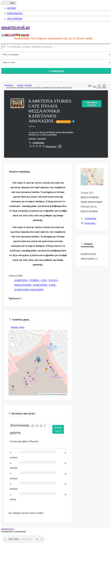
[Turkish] (27, 35)
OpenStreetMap (52, 394)
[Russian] (24, 35)
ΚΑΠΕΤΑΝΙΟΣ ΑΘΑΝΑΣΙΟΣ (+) (89, 256)
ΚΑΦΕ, (53, 285)
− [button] (12, 338)
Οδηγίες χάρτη (17, 327)
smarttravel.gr (15, 27)
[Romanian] (20, 35)
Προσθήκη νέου (58, 429)
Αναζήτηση (57, 71)
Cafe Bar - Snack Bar (24, 85)
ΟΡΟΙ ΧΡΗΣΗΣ (14, 18)
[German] (17, 35)
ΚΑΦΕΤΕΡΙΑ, (21, 280)
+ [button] (12, 333)
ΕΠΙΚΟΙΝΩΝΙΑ (15, 13)
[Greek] (3, 35)
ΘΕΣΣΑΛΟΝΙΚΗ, (23, 285)
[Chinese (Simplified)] (6, 35)
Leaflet (41, 394)
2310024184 (38, 143)
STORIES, (34, 280)
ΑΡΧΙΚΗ (11, 8)
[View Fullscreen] (12, 344)
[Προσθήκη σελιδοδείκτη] (60, 146)
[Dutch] (10, 35)
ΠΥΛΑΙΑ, (54, 280)
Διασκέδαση (8, 85)
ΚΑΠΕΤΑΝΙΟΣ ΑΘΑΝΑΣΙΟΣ (29, 289)
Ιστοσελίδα (90, 223)
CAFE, (44, 280)
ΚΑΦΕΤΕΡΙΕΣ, (40, 285)
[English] (13, 35)
